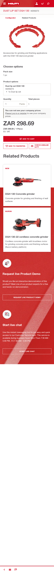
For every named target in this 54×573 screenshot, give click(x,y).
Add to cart (28, 139)
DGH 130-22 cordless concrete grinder (26, 236)
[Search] (48, 4)
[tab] (10, 17)
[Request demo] (10, 569)
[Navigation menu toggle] (4, 4)
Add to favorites (17, 146)
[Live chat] (16, 569)
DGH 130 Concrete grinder (20, 193)
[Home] (13, 3)
